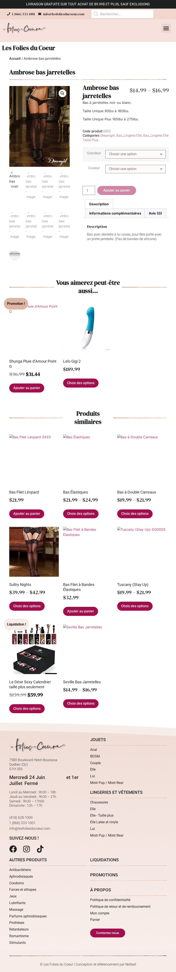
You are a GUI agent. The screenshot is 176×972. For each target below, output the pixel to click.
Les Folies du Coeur (28, 48)
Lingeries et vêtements (116, 792)
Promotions (104, 874)
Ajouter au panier (116, 190)
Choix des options (80, 383)
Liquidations (104, 859)
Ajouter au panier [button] (26, 388)
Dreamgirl (107, 135)
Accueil (15, 59)
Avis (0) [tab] (155, 213)
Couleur (94, 168)
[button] (166, 28)
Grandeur (94, 153)
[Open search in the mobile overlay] (122, 14)
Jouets (98, 739)
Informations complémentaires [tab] (115, 213)
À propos (100, 889)
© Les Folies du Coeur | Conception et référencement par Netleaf (88, 964)
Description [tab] (99, 204)
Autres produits (28, 859)
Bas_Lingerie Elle (129, 135)
